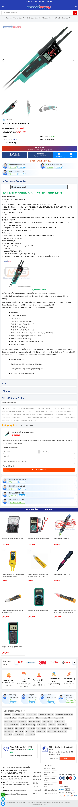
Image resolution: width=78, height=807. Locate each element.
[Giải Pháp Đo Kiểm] (39, 6)
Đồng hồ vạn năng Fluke (26, 718)
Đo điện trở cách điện (11, 725)
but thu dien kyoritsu (27, 408)
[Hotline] (3, 795)
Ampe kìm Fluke (31, 714)
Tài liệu (35, 783)
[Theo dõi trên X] (67, 778)
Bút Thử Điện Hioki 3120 (61, 538)
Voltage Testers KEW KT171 (15, 417)
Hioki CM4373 (41, 728)
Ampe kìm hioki (58, 718)
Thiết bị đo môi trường (28, 725)
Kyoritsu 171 (68, 411)
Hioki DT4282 (51, 731)
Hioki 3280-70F (20, 728)
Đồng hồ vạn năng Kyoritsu (64, 714)
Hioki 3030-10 (41, 731)
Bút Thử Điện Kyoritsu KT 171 (64, 408)
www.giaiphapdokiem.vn (17, 790)
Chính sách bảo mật (50, 793)
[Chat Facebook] (3, 804)
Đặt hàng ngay (39, 470)
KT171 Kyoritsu (51, 411)
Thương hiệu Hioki (18, 714)
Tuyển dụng (37, 779)
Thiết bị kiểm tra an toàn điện (32, 18)
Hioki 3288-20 (62, 725)
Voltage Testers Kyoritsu (34, 417)
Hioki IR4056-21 (19, 735)
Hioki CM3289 (8, 728)
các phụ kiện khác (19, 344)
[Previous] (3, 60)
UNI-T (30, 308)
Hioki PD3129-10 (66, 728)
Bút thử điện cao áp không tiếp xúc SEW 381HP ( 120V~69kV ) (13, 575)
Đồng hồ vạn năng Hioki (46, 714)
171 (9, 408)
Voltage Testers (31, 414)
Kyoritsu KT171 (19, 414)
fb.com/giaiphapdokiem (19, 794)
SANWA (24, 308)
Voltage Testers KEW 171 (46, 414)
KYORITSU (17, 139)
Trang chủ (9, 18)
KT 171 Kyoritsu (34, 411)
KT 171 (25, 411)
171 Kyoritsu (15, 408)
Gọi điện (14, 482)
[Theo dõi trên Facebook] (60, 778)
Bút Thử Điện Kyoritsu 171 (44, 408)
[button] (2, 6)
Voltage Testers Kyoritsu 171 (53, 417)
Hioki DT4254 (62, 731)
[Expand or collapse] (65, 187)
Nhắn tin (22, 167)
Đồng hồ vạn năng (10, 721)
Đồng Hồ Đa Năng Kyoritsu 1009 (37, 610)
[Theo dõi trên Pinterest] (70, 778)
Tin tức (35, 793)
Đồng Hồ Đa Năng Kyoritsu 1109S (12, 538)
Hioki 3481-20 (30, 735)
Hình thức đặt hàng (50, 769)
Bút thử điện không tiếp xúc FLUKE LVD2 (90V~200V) (13, 611)
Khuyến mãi (37, 790)
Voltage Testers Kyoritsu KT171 (25, 420)
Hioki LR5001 (19, 731)
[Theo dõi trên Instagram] (63, 778)
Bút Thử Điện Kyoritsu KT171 (63, 18)
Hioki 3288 (52, 725)
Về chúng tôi (37, 776)
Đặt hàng (14, 154)
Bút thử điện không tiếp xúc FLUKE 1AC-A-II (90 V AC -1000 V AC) (64, 611)
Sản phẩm (17, 18)
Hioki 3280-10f (41, 725)
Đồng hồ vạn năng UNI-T (44, 718)
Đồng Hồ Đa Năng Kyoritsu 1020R (12, 646)
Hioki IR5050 (31, 728)
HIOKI (8, 308)
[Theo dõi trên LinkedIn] (74, 778)
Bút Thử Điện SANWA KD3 (61, 574)
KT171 (43, 411)
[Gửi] (75, 12)
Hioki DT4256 (30, 731)
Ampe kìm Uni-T (59, 721)
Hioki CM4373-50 (53, 728)
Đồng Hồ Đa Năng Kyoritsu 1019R (38, 538)
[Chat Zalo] (3, 799)
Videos (35, 786)
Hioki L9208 (8, 735)
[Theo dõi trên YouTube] (60, 782)
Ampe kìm (7, 714)
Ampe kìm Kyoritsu (34, 721)
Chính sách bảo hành (50, 790)
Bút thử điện (47, 18)
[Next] (73, 60)
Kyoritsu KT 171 (7, 414)
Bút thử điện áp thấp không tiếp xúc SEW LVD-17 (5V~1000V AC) (37, 575)
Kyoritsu (60, 411)
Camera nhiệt (22, 721)
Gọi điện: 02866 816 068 (18, 502)
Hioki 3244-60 (8, 731)
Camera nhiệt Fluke (10, 718)
